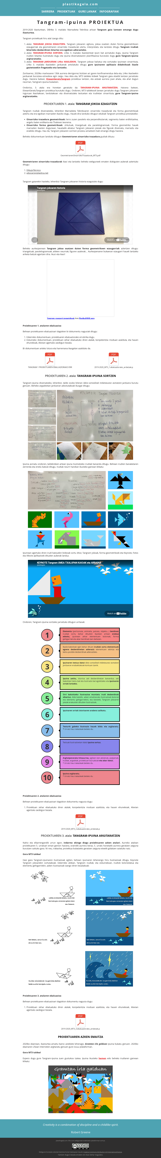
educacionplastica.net (37, 173)
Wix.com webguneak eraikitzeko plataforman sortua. (86, 1141)
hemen (102, 1058)
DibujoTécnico (34, 170)
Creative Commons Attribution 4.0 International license (102, 1152)
